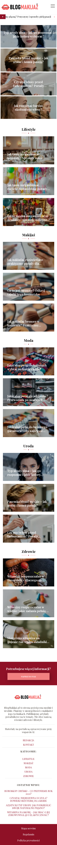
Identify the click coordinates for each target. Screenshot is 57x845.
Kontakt (28, 744)
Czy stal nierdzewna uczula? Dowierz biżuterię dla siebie (28, 799)
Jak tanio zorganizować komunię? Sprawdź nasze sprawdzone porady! (25, 156)
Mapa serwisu (28, 828)
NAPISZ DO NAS (28, 676)
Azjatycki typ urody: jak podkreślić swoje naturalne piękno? (28, 807)
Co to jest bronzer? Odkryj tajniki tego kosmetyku (26, 292)
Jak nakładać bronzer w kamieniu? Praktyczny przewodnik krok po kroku (26, 323)
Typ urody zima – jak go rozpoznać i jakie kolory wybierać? (29, 34)
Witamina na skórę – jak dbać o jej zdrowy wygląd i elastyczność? (28, 814)
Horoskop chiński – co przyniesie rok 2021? (28, 792)
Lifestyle (29, 129)
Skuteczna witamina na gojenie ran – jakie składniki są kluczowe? (27, 640)
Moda (28, 340)
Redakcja (28, 740)
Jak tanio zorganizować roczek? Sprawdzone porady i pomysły (28, 187)
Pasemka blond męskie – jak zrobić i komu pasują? (28, 60)
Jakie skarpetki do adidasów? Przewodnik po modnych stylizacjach (27, 398)
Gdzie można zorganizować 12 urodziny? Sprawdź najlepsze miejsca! (27, 218)
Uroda (28, 446)
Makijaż (28, 234)
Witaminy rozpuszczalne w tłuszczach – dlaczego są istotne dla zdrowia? (25, 578)
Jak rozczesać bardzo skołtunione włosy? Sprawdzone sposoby (28, 107)
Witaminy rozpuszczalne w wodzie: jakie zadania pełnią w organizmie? (27, 609)
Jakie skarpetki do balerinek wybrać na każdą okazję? (27, 367)
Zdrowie (29, 551)
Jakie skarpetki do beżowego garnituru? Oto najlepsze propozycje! (27, 429)
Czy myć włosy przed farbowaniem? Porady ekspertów (28, 84)
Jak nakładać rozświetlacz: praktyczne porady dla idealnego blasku (25, 261)
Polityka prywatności (28, 840)
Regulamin (28, 834)
